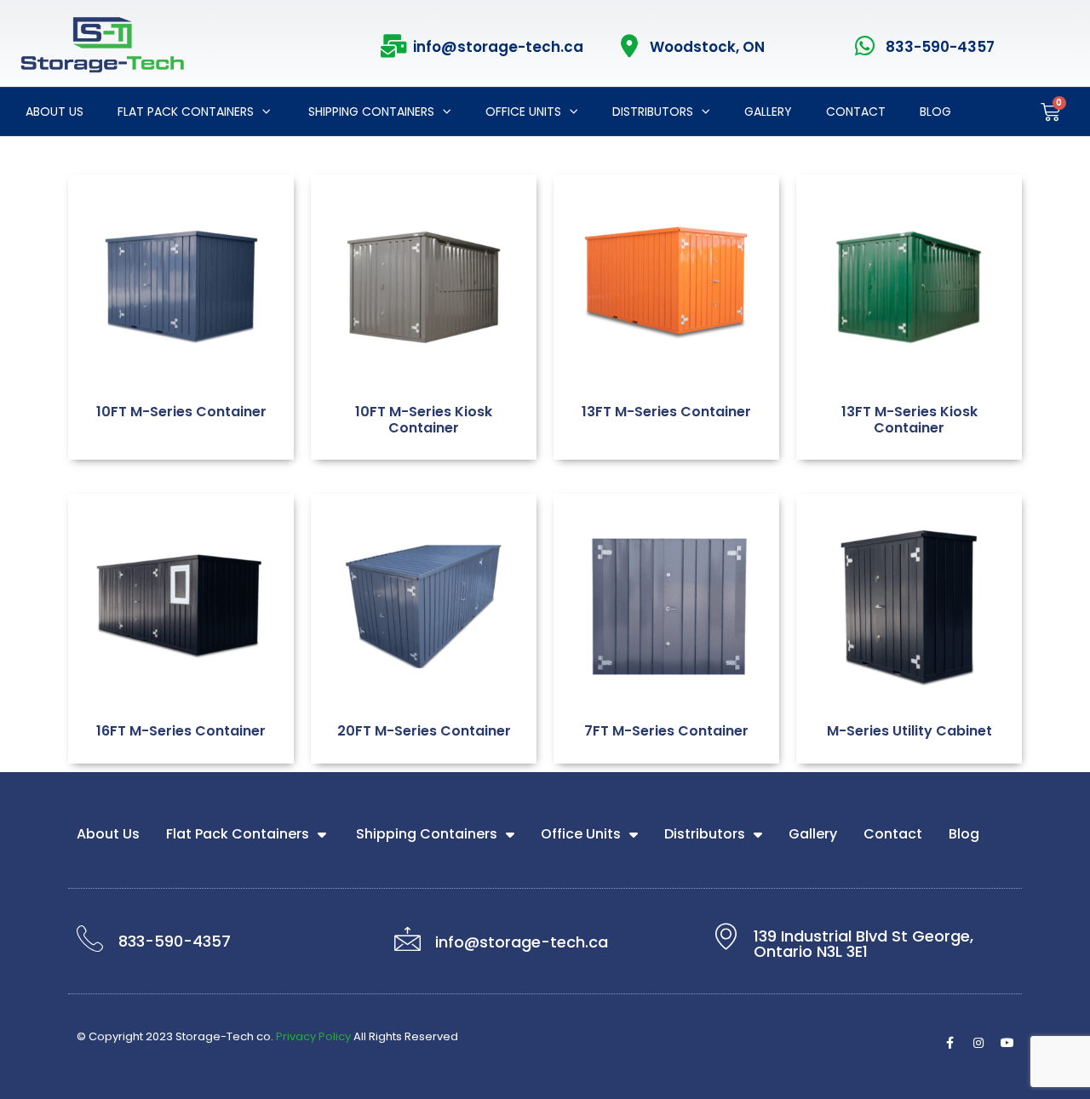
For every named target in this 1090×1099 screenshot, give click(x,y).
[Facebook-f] (949, 1043)
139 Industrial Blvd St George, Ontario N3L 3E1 (863, 943)
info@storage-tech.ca (498, 47)
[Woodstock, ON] (629, 45)
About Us (54, 111)
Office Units (523, 111)
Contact (856, 111)
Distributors (652, 111)
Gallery (768, 111)
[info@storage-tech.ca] (393, 45)
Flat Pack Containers (186, 111)
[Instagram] (978, 1043)
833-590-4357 (940, 47)
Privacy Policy (313, 1036)
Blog (935, 111)
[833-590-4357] (865, 45)
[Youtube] (1007, 1043)
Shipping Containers (369, 111)
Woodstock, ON (707, 47)
